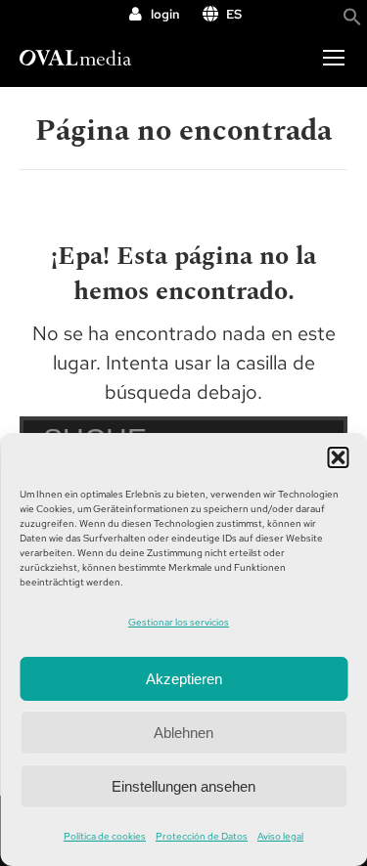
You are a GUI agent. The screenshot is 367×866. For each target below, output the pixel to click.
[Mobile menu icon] (333, 57)
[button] (337, 457)
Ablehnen (183, 732)
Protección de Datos (202, 836)
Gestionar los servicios (178, 622)
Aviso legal (280, 836)
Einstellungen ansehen (183, 786)
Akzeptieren (184, 679)
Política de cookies (105, 836)
